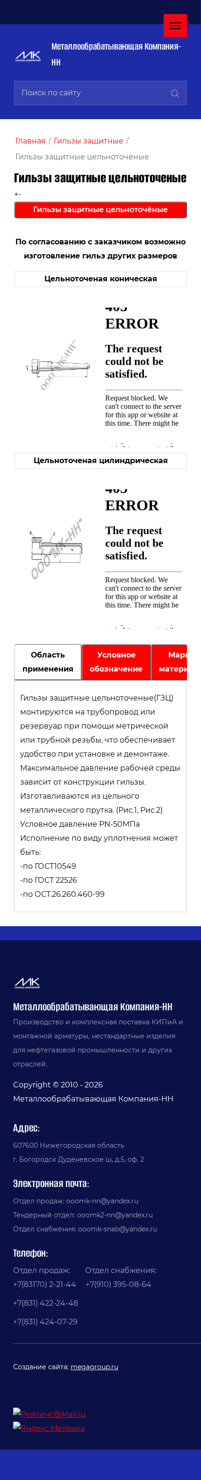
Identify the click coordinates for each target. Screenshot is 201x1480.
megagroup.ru (94, 1367)
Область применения (47, 662)
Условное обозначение (116, 662)
